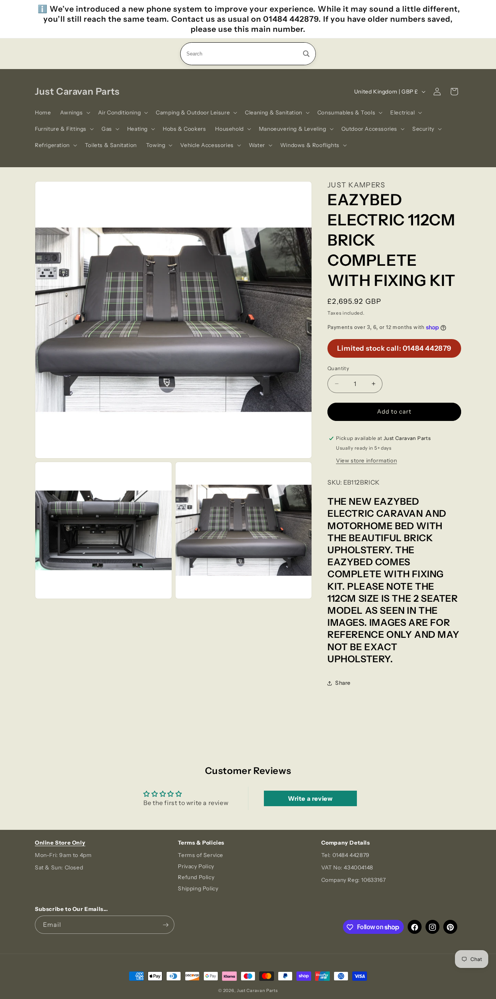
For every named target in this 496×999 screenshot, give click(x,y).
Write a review (310, 798)
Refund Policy (196, 877)
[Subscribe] (165, 925)
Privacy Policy (196, 866)
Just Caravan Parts (257, 990)
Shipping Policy (198, 888)
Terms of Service (200, 855)
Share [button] (343, 682)
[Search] (306, 54)
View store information (366, 460)
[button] (74, 112)
